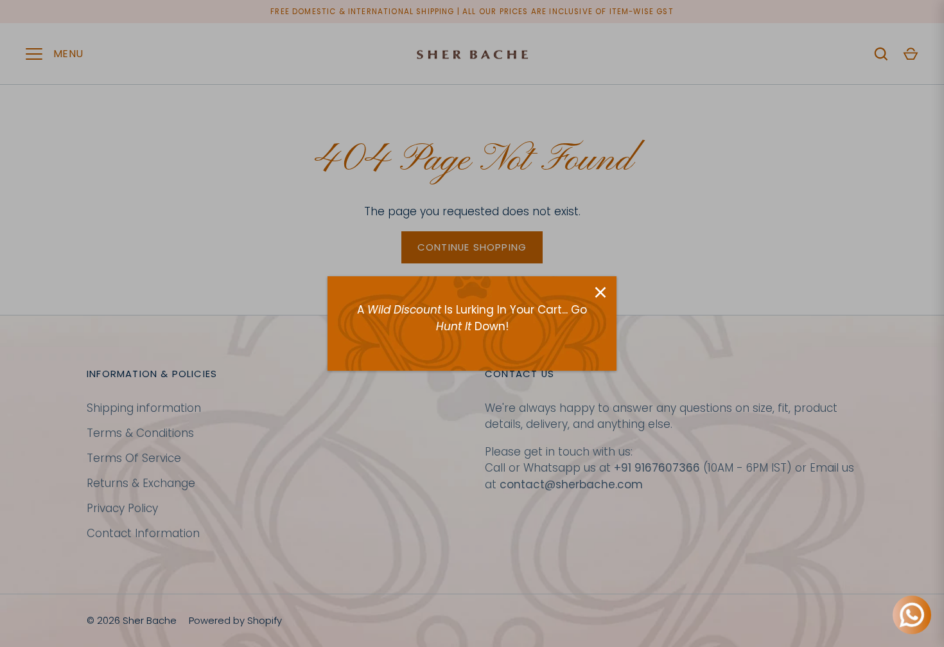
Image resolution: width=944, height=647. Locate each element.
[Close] (600, 292)
